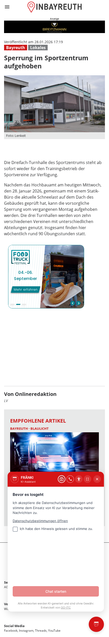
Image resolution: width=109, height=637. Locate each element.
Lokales (38, 47)
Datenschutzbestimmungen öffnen (40, 521)
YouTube (54, 630)
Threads (41, 630)
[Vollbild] (87, 479)
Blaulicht (39, 428)
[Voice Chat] (70, 479)
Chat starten (55, 591)
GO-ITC (66, 607)
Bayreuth (15, 47)
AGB (7, 587)
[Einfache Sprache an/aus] (79, 479)
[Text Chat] (61, 479)
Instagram (26, 630)
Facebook (10, 630)
